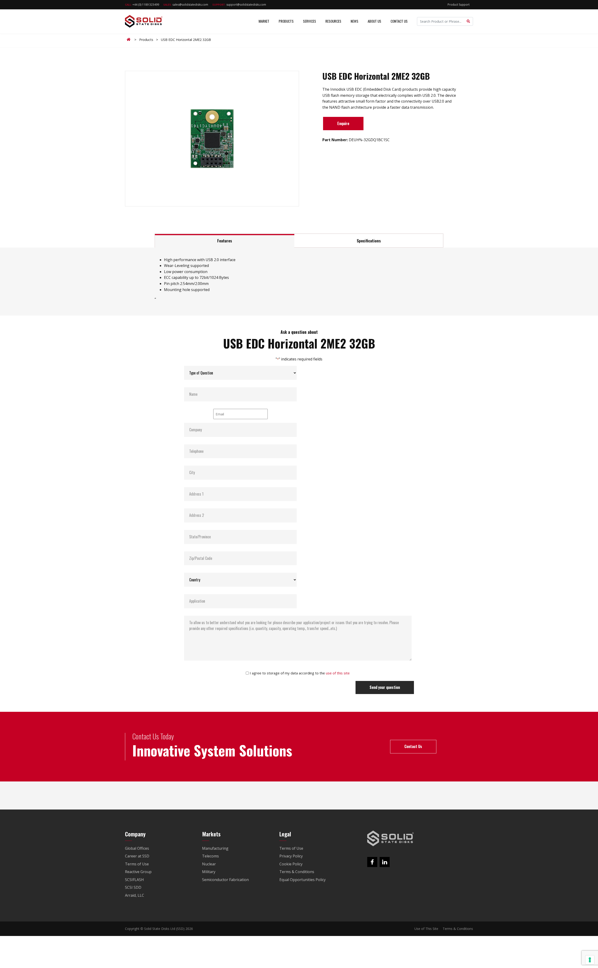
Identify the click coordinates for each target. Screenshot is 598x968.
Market (264, 21)
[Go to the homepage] (390, 838)
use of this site (338, 673)
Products (286, 21)
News (354, 21)
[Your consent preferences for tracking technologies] (589, 959)
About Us (374, 21)
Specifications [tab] (369, 241)
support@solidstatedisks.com (239, 5)
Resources (333, 21)
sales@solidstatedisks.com (185, 5)
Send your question (385, 687)
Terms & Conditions (458, 928)
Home (129, 39)
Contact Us (399, 21)
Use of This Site (426, 928)
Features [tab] (224, 241)
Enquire (343, 123)
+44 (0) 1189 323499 (142, 5)
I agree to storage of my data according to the (300, 673)
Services (309, 21)
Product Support (459, 5)
